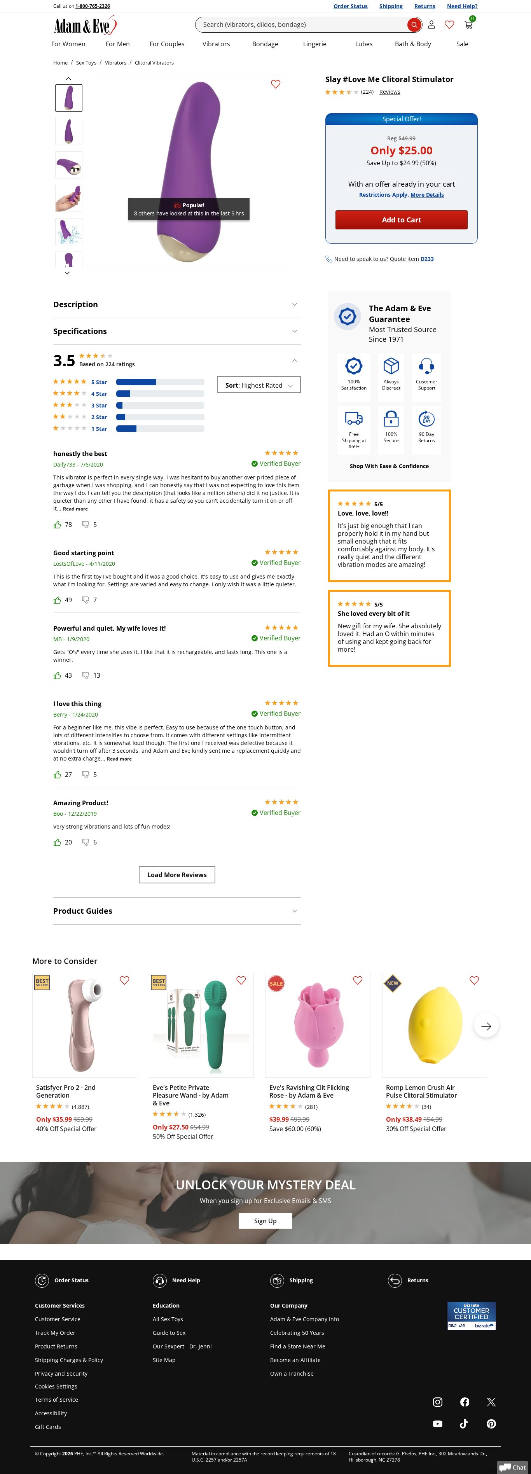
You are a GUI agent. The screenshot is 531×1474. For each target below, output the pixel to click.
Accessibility (51, 1413)
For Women (68, 44)
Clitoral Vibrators (154, 62)
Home (60, 62)
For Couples (167, 44)
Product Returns (56, 1346)
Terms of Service (56, 1399)
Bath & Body (413, 44)
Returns (424, 6)
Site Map (164, 1360)
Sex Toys (86, 62)
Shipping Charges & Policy (69, 1360)
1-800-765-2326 (92, 6)
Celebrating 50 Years (297, 1332)
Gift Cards (48, 1426)
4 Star (99, 394)
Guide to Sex (169, 1332)
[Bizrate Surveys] (485, 1325)
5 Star (99, 382)
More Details (427, 194)
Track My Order (55, 1332)
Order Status (351, 6)
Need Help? (462, 6)
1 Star (99, 429)
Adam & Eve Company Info (304, 1319)
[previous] (71, 78)
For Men (118, 44)
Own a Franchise (292, 1373)
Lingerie (315, 44)
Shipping (391, 6)
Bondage (265, 44)
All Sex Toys (168, 1319)
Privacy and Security (61, 1373)
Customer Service (57, 1319)
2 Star (99, 417)
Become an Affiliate (295, 1360)
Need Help (185, 1280)
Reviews (389, 91)
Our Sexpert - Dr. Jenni (182, 1346)
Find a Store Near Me (297, 1346)
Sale (462, 44)
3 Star (99, 405)
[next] (65, 273)
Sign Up (265, 1221)
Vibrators (216, 44)
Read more (75, 508)
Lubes (364, 44)
